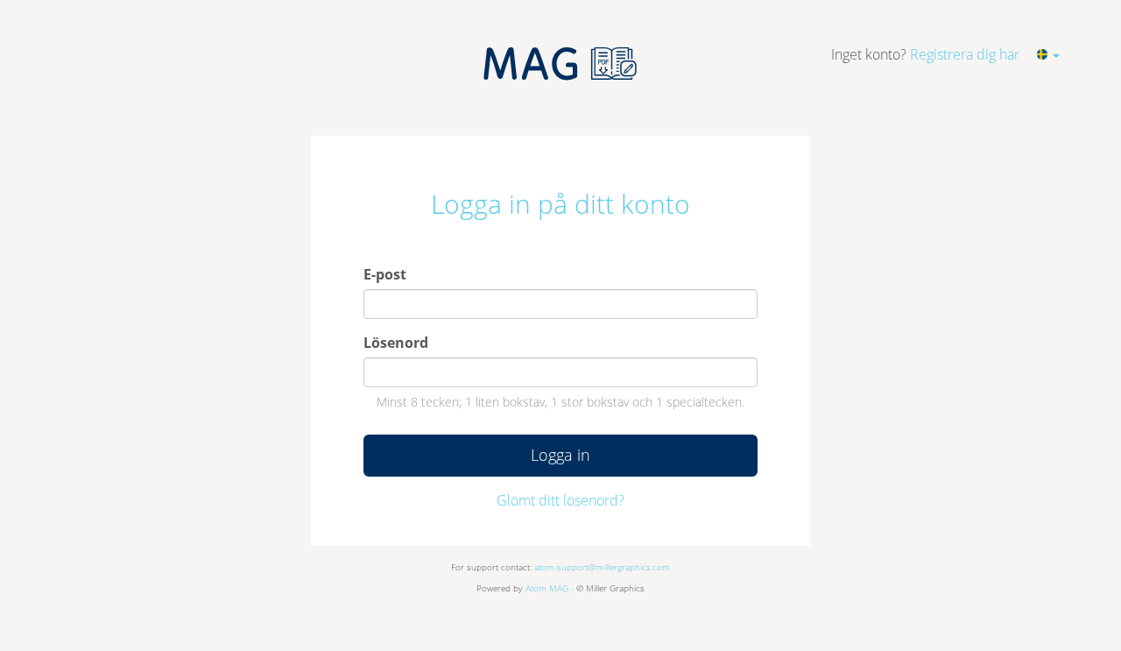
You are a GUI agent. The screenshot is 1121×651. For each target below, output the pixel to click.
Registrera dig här (964, 54)
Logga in (560, 454)
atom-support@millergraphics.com (602, 567)
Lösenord (395, 342)
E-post (384, 274)
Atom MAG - (549, 588)
